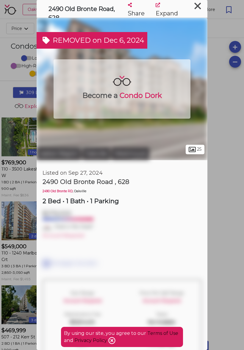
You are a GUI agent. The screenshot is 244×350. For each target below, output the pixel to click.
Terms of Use (162, 333)
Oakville (96, 153)
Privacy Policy (91, 340)
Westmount (130, 153)
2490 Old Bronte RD (58, 191)
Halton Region (59, 153)
